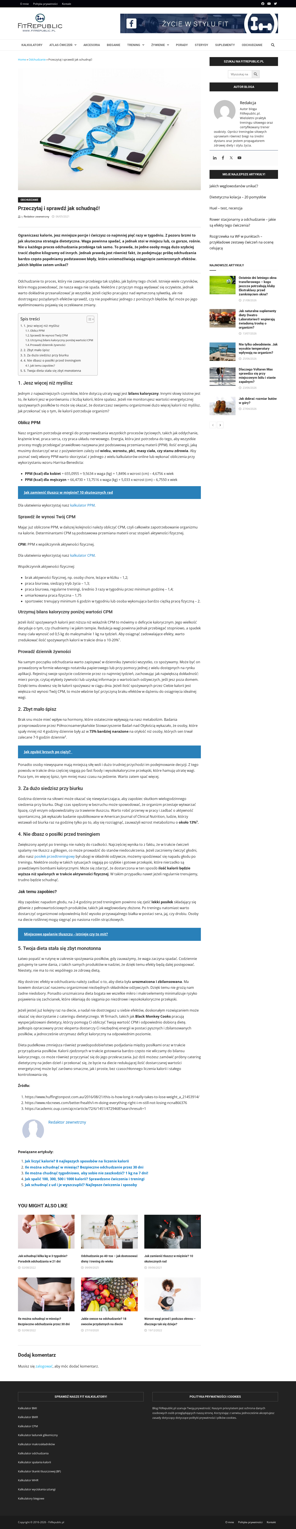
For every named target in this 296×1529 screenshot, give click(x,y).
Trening (133, 45)
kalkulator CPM (82, 555)
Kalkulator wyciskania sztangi (36, 1489)
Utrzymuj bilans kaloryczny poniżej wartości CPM (61, 340)
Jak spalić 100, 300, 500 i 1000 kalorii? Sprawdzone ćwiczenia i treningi (85, 1179)
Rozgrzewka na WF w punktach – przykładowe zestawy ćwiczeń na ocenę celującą (241, 242)
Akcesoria (91, 45)
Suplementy (225, 45)
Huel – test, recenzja (226, 208)
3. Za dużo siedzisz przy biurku (46, 355)
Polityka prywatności (45, 4)
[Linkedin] (215, 158)
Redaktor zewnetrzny (36, 216)
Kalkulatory (31, 45)
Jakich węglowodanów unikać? (234, 186)
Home (22, 59)
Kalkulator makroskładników (36, 1444)
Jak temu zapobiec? (42, 365)
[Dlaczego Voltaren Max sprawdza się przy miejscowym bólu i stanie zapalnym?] (223, 370)
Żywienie (158, 45)
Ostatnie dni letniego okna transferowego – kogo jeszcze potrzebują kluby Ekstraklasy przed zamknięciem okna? (257, 286)
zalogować (44, 1366)
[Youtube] (269, 3)
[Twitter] (275, 3)
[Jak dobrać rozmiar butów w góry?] (223, 399)
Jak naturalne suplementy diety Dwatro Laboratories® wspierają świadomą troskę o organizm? (257, 319)
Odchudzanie (252, 45)
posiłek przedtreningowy (54, 856)
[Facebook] (263, 3)
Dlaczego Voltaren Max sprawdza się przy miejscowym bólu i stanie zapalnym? (257, 375)
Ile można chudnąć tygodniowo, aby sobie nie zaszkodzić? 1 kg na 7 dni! (86, 1173)
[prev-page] (213, 425)
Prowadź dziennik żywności (47, 345)
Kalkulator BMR (28, 1417)
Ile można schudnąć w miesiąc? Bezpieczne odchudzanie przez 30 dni (84, 1167)
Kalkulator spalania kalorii (34, 1462)
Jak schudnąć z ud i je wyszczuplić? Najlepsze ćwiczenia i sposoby (81, 1184)
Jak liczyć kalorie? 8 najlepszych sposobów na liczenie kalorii (77, 1161)
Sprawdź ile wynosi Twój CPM (49, 335)
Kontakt (66, 4)
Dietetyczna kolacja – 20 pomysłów (238, 197)
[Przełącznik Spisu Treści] (88, 319)
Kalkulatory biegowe (31, 1498)
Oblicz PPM (37, 330)
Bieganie (113, 45)
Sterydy (201, 45)
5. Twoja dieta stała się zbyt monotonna (52, 371)
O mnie (24, 4)
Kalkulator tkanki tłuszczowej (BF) (39, 1471)
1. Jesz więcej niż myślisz (41, 326)
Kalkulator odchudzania (33, 1453)
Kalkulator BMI (27, 1408)
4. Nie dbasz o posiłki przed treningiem (52, 360)
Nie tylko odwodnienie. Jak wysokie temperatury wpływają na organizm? (258, 348)
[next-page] (220, 425)
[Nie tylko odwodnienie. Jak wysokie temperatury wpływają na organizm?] (223, 345)
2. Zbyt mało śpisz (37, 350)
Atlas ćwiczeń (60, 45)
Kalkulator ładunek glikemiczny (38, 1435)
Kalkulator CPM (28, 1426)
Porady (182, 45)
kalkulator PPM (82, 505)
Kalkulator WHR (28, 1480)
